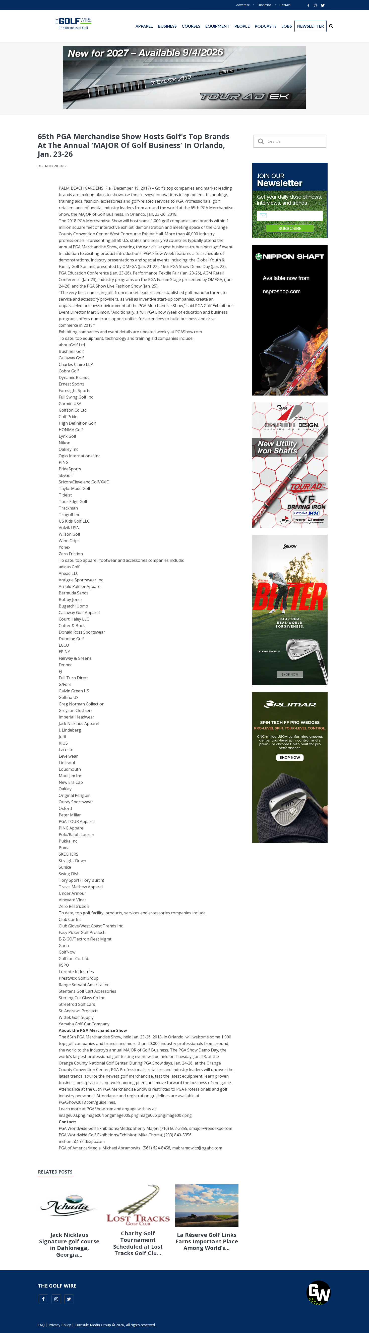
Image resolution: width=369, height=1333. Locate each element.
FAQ (41, 1324)
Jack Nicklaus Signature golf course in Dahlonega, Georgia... (69, 1244)
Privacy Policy (60, 1324)
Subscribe (265, 5)
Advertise (243, 5)
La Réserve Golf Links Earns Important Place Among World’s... (206, 1241)
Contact (284, 5)
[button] (331, 26)
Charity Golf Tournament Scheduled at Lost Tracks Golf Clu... (138, 1243)
